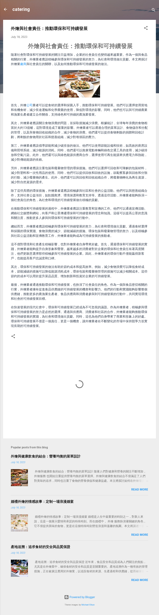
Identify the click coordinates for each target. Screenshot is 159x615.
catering (21, 9)
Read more (139, 489)
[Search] (153, 11)
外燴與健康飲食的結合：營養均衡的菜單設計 (46, 456)
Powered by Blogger (82, 597)
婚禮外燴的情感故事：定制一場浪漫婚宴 (42, 501)
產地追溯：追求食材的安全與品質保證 (40, 547)
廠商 (23, 64)
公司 (29, 105)
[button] (145, 29)
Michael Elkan (88, 605)
